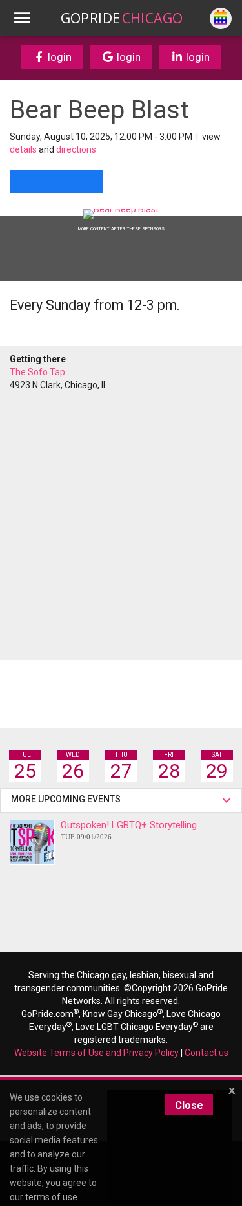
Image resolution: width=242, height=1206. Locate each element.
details (23, 149)
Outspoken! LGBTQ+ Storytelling (129, 829)
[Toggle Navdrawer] (22, 18)
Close (189, 1105)
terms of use (51, 1197)
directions (76, 149)
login (58, 56)
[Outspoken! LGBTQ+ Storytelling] (32, 842)
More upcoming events (68, 799)
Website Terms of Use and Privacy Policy (96, 1052)
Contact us (206, 1052)
